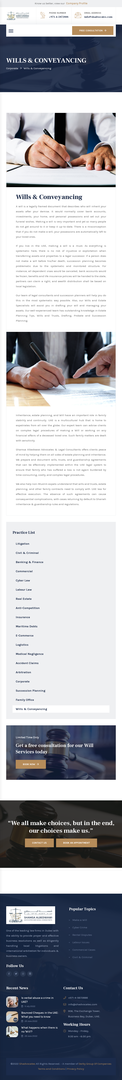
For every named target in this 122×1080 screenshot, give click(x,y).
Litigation (22, 543)
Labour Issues (80, 942)
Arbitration (23, 672)
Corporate (12, 68)
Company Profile (76, 3)
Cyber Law (23, 580)
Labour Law (24, 589)
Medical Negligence (30, 654)
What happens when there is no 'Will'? (39, 1029)
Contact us (39, 842)
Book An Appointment (76, 842)
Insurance (23, 617)
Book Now (29, 764)
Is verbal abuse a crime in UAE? (37, 999)
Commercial (24, 571)
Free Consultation (91, 30)
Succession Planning (30, 690)
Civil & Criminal (27, 553)
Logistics (22, 644)
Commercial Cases (83, 949)
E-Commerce (25, 635)
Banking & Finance (29, 562)
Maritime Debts (26, 626)
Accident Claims (27, 663)
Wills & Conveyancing (31, 709)
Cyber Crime (79, 927)
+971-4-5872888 (58, 17)
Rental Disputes (82, 934)
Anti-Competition (28, 608)
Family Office (25, 700)
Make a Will (79, 920)
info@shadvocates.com (98, 17)
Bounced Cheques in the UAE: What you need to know (39, 1014)
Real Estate (24, 599)
